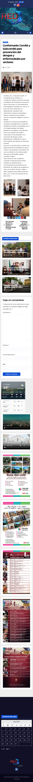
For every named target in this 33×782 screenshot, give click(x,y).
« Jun (3, 749)
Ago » (8, 749)
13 (29, 732)
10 (16, 732)
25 (20, 740)
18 (20, 736)
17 (16, 736)
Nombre (6, 345)
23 (11, 740)
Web (4, 364)
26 (24, 740)
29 (7, 744)
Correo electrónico (9, 354)
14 (3, 736)
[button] (27, 33)
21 (2, 740)
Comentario (7, 312)
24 (16, 740)
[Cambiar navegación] (15, 33)
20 (29, 736)
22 (7, 740)
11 (20, 732)
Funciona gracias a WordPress (12, 777)
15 (7, 736)
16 (11, 736)
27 (29, 740)
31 (15, 744)
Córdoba (5, 42)
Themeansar (16, 779)
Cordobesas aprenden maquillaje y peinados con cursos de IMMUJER (23, 225)
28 (3, 744)
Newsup (26, 777)
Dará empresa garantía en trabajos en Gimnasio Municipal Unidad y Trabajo (11, 225)
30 (11, 744)
